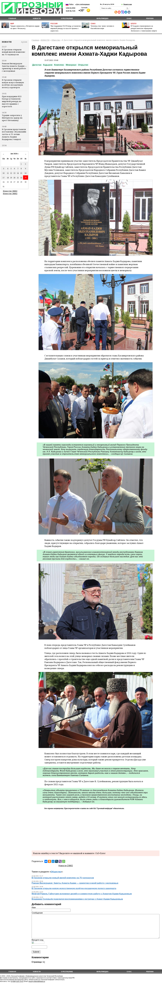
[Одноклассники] (49, 861)
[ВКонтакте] (45, 861)
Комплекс (59, 65)
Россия (53, 24)
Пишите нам (127, 4)
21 (18, 178)
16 (25, 173)
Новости (7, 42)
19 (11, 178)
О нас (129, 18)
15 (21, 173)
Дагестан (36, 65)
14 (18, 173)
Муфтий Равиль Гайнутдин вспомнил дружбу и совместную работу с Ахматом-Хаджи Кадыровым (82, 894)
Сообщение (37, 913)
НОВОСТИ (37, 18)
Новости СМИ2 (10, 191)
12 (11, 173)
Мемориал (71, 65)
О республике (67, 18)
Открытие (83, 65)
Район (71, 4)
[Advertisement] (95, 829)
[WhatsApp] (63, 861)
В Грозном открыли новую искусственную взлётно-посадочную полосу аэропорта (13, 84)
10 (3, 173)
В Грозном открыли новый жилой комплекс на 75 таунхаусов (13, 52)
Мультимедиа (102, 18)
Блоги (133, 24)
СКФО (93, 24)
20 (14, 178)
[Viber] (60, 861)
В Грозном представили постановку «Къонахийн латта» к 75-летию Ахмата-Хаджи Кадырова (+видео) (14, 134)
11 (8, 173)
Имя (34, 907)
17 (3, 178)
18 (8, 178)
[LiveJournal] (56, 861)
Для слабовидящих (83, 4)
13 (14, 173)
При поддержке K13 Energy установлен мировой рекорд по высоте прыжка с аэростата (65, 28)
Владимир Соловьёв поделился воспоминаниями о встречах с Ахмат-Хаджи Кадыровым (77, 899)
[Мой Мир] (53, 861)
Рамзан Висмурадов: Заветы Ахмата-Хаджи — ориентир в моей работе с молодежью (14, 67)
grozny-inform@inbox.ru (36, 981)
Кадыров (47, 65)
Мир (12, 24)
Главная (12, 18)
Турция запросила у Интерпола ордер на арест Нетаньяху (12, 118)
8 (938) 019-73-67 (17, 981)
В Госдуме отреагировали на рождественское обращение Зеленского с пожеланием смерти (144, 28)
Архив (24, 42)
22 (21, 178)
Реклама (150, 18)
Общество (55, 40)
